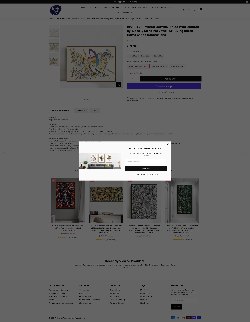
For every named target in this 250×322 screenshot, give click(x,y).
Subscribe (145, 168)
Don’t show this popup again (147, 174)
